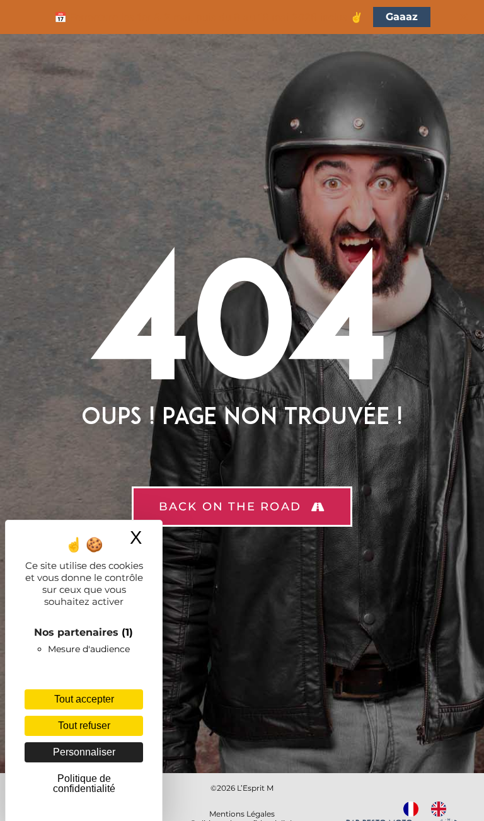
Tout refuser (84, 725)
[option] (442, 809)
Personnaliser (84, 752)
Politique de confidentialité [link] (84, 783)
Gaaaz (402, 17)
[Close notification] (463, 17)
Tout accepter (84, 699)
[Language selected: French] (431, 809)
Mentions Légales (242, 813)
